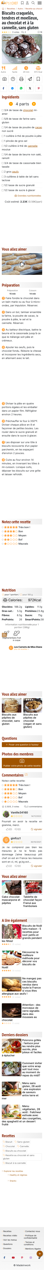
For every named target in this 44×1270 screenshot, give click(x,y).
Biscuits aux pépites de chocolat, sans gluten (11, 719)
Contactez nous (32, 1231)
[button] (5, 49)
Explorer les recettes (13, 1171)
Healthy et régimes (18, 1175)
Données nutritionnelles (29, 195)
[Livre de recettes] (22, 3)
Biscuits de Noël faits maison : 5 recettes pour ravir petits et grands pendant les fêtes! (22, 933)
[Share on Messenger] (12, 88)
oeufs (15, 171)
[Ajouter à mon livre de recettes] (38, 79)
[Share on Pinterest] (38, 88)
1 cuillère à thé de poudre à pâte (23, 136)
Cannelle (24, 1146)
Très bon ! (24, 527)
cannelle (33, 145)
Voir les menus (10, 1240)
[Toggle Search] (33, 3)
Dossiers (7, 1248)
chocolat (28, 110)
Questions (7, 1244)
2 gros (11, 171)
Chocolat (10, 1146)
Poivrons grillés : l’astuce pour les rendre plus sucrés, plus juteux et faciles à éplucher (22, 1048)
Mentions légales (33, 1249)
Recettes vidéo (10, 1235)
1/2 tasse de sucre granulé (19, 185)
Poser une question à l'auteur (23, 744)
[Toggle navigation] (40, 3)
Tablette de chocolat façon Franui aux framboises (32, 901)
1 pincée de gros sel (15, 140)
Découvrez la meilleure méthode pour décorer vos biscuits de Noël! (21, 960)
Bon (20, 531)
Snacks (13, 1181)
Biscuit (9, 1142)
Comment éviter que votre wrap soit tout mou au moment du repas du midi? (32, 1069)
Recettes (7, 1231)
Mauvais (23, 543)
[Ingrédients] (4, 635)
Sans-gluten (23, 1142)
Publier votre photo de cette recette (22, 765)
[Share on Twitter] (29, 88)
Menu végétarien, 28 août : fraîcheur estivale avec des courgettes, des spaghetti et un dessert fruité (21, 1115)
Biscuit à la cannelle (16, 1163)
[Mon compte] (27, 3)
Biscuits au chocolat (16, 1151)
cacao (38, 127)
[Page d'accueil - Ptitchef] (3, 8)
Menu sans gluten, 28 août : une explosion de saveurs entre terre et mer (21, 1091)
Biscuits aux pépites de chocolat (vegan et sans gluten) (32, 720)
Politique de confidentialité (30, 1236)
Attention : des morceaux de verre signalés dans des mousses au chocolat (21, 1012)
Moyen (22, 535)
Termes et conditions (29, 1243)
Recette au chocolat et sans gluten (18, 1157)
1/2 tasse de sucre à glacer (19, 190)
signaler (37, 829)
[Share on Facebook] (3, 88)
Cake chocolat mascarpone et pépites (11, 899)
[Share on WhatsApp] (21, 88)
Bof (20, 539)
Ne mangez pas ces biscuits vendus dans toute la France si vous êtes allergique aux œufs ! (21, 986)
